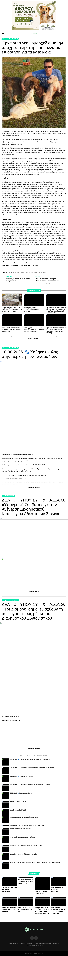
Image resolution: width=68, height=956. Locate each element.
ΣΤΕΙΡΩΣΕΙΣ (34, 272)
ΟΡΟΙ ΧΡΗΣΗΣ (13, 943)
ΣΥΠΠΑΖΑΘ (43, 272)
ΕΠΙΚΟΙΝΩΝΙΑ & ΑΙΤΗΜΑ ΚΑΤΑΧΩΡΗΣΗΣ (47, 943)
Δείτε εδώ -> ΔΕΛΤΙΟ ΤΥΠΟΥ (11, 720)
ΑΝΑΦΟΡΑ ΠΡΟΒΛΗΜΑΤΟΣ (35, 945)
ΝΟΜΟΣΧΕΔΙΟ (26, 272)
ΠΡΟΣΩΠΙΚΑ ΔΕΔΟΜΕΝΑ (27, 943)
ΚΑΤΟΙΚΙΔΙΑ (17, 272)
